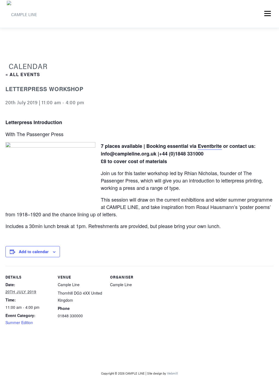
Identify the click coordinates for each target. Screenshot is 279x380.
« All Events (22, 74)
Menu (267, 13)
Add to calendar (33, 251)
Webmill (172, 373)
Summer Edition (19, 322)
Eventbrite (210, 145)
